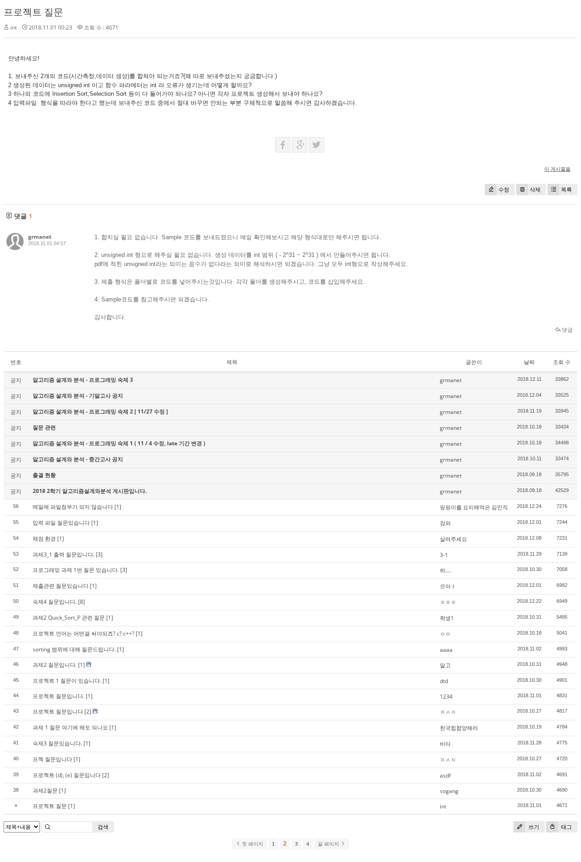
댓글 (567, 330)
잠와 (445, 523)
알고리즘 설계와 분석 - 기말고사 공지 (78, 395)
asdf (445, 775)
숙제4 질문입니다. (55, 602)
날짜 (529, 362)
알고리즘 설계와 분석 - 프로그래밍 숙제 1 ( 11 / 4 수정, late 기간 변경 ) (119, 443)
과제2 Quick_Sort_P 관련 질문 (69, 617)
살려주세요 (453, 539)
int (443, 806)
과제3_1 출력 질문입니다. (63, 554)
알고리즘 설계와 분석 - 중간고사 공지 (78, 459)
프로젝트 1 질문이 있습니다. (67, 681)
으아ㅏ (448, 586)
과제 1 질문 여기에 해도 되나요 (70, 727)
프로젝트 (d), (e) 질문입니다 (67, 775)
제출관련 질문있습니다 (61, 586)
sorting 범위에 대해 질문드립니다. (74, 649)
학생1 (447, 618)
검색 (103, 827)
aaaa (446, 650)
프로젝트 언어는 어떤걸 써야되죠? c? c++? (83, 633)
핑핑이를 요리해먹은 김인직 (474, 507)
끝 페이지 (329, 844)
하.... (445, 570)
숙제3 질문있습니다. (57, 743)
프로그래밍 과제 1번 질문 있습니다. (76, 570)
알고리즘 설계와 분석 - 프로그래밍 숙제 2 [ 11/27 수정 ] (100, 411)
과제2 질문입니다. (55, 665)
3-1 (444, 555)
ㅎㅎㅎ (448, 602)
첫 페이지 (252, 844)
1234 (446, 696)
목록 (566, 189)
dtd (444, 681)
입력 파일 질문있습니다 (61, 523)
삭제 (535, 189)
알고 (445, 665)
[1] (117, 507)
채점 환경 (44, 538)
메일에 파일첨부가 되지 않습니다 (73, 507)
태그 (566, 827)
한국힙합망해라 (459, 728)
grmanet (39, 237)
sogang (449, 791)
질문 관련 (44, 427)
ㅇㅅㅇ (448, 712)
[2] (87, 711)
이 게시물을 (557, 168)
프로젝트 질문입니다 (58, 711)
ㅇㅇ (445, 634)
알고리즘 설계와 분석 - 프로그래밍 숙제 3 (83, 380)
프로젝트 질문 (33, 11)
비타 (445, 744)
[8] (81, 602)
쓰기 (533, 827)
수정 (503, 189)
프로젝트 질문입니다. (58, 696)
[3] (99, 554)
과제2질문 (45, 790)
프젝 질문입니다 (52, 759)
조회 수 (562, 362)
